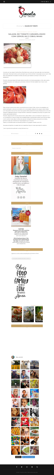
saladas (35, 31)
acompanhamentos (22, 31)
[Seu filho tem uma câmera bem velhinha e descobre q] (34, 450)
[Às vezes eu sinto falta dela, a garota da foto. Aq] (15, 412)
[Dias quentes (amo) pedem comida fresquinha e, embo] (25, 450)
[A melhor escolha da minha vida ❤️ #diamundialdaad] (34, 402)
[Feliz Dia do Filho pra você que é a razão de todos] (25, 402)
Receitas (30, 31)
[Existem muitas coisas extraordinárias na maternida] (15, 374)
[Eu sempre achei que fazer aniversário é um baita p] (15, 393)
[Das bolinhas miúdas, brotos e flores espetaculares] (34, 383)
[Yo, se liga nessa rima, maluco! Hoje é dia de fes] (25, 374)
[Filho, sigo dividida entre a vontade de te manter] (25, 412)
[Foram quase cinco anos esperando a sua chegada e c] (25, 393)
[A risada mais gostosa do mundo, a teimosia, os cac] (34, 412)
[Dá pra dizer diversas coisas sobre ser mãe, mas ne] (25, 440)
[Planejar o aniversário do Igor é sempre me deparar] (34, 393)
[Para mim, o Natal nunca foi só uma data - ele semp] (25, 421)
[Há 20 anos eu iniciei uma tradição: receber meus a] (25, 383)
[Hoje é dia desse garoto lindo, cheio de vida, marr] (34, 364)
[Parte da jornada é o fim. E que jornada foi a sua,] (34, 440)
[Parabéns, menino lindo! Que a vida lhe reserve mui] (15, 440)
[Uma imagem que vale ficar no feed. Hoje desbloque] (15, 383)
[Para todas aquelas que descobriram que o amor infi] (34, 374)
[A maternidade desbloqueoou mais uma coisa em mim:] (15, 364)
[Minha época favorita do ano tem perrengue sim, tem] (34, 421)
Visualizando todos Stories (37, 305)
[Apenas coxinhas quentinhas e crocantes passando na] (15, 450)
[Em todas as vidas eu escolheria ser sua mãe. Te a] (15, 402)
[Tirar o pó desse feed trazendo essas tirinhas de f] (34, 431)
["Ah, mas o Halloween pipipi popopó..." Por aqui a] (15, 431)
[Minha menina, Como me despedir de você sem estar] (15, 421)
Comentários (14, 133)
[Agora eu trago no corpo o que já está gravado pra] (25, 431)
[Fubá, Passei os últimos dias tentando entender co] (25, 364)
